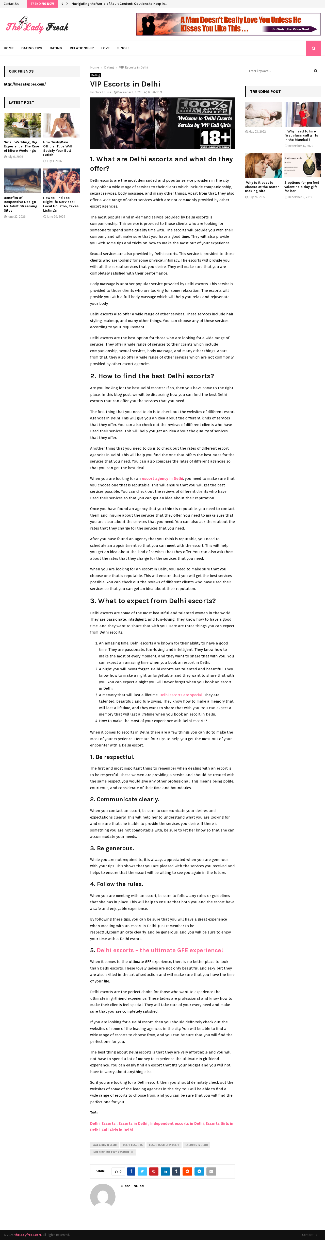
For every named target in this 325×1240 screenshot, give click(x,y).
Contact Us (11, 4)
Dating (56, 48)
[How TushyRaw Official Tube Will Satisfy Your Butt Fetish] (61, 125)
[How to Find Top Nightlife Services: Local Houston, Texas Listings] (61, 180)
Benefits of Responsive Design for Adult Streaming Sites (21, 204)
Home (9, 48)
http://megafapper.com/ (25, 84)
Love (105, 48)
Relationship (82, 48)
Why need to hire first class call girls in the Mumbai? (301, 135)
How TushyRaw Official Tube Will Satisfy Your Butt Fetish (57, 148)
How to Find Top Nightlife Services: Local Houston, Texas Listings (61, 204)
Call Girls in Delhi (105, 1145)
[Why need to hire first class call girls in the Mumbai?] (302, 114)
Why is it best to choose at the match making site (262, 186)
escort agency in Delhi (162, 478)
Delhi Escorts (133, 1145)
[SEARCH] (315, 71)
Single (123, 48)
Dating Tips (31, 48)
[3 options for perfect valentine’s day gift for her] (302, 165)
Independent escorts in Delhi (113, 1152)
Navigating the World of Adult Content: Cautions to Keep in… (119, 4)
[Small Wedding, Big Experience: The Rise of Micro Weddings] (22, 125)
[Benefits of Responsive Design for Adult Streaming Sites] (22, 180)
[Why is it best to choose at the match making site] (263, 165)
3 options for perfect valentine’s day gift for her (301, 186)
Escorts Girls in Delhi (164, 1145)
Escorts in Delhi (196, 1145)
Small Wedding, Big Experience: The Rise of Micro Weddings (21, 146)
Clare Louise (102, 92)
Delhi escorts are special (180, 695)
